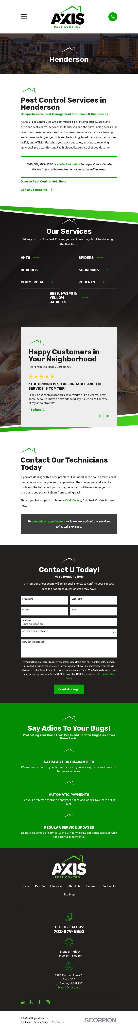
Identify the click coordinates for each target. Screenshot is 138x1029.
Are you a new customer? (35, 631)
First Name (27, 598)
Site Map (69, 894)
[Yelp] (31, 1002)
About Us (74, 886)
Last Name (77, 598)
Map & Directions (69, 987)
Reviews (91, 886)
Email (74, 609)
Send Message (69, 689)
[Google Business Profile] (23, 1002)
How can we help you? (34, 641)
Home (25, 886)
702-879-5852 (69, 931)
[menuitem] (25, 1022)
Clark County (73, 500)
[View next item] (108, 416)
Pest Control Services (48, 886)
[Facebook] (39, 1002)
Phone (25, 609)
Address (26, 620)
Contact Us (109, 886)
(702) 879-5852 (42, 164)
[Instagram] (48, 1002)
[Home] (67, 17)
